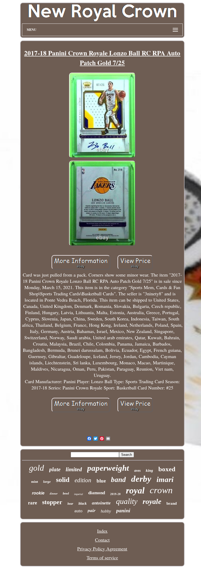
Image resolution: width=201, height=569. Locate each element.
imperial (78, 494)
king (149, 470)
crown (161, 490)
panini (123, 510)
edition (83, 480)
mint (34, 482)
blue (101, 481)
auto (78, 510)
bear (70, 503)
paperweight (108, 468)
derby (141, 479)
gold (36, 468)
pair (92, 510)
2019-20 (115, 494)
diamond (96, 492)
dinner (54, 493)
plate (54, 469)
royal (135, 490)
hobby (106, 511)
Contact (102, 540)
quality (126, 501)
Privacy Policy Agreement (102, 548)
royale (152, 501)
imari (165, 479)
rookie (38, 493)
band (118, 480)
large (47, 482)
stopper (52, 502)
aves (137, 471)
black (83, 503)
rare (32, 502)
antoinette (101, 503)
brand (171, 503)
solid (62, 480)
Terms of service (102, 557)
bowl (66, 493)
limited (74, 469)
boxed (166, 469)
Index (102, 531)
